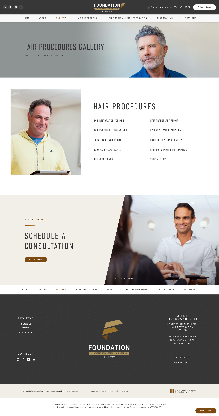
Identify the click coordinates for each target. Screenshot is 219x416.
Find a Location (159, 7)
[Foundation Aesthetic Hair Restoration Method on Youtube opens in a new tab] (16, 7)
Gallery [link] (61, 18)
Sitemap (125, 391)
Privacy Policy (114, 391)
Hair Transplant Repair (164, 120)
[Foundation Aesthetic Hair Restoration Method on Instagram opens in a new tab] (5, 7)
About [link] (42, 18)
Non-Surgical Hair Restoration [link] (127, 18)
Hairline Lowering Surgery (166, 140)
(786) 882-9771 (157, 407)
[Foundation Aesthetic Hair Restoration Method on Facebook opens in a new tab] (10, 7)
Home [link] (26, 18)
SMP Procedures (103, 159)
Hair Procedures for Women (110, 130)
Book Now (204, 7)
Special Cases (158, 159)
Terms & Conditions (98, 391)
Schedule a (49, 241)
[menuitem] (5, 7)
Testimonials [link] (165, 18)
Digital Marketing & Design (185, 391)
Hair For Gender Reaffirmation (168, 149)
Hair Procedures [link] (86, 18)
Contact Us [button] (206, 410)
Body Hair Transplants (107, 149)
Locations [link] (190, 18)
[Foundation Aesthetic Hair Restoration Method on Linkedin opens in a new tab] (21, 7)
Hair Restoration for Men (109, 120)
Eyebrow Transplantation (165, 130)
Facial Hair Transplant (107, 140)
